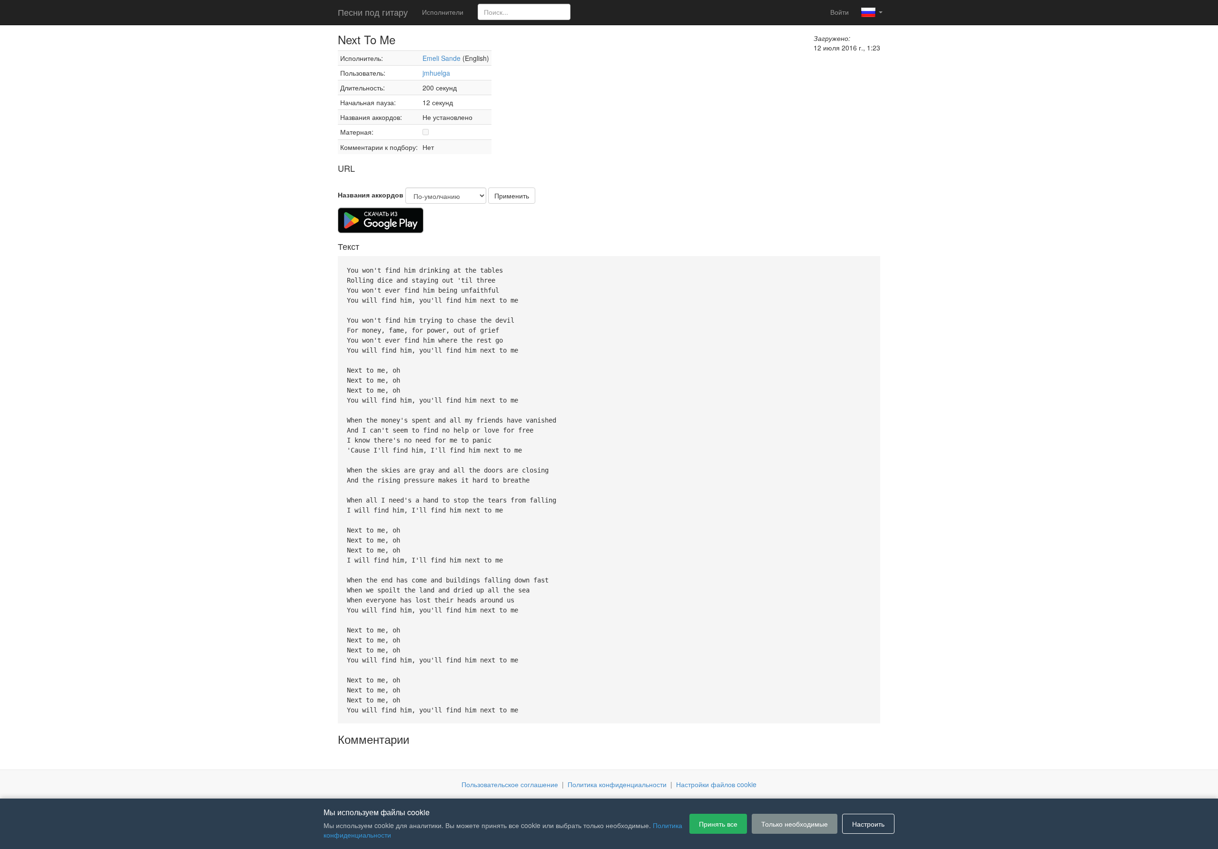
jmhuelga (436, 73)
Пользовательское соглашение (510, 784)
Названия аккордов (370, 194)
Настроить (868, 824)
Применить (511, 195)
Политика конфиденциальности (617, 784)
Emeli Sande (441, 58)
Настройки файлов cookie (716, 784)
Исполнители (442, 12)
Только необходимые (794, 824)
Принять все (718, 824)
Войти (839, 12)
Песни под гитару (373, 12)
